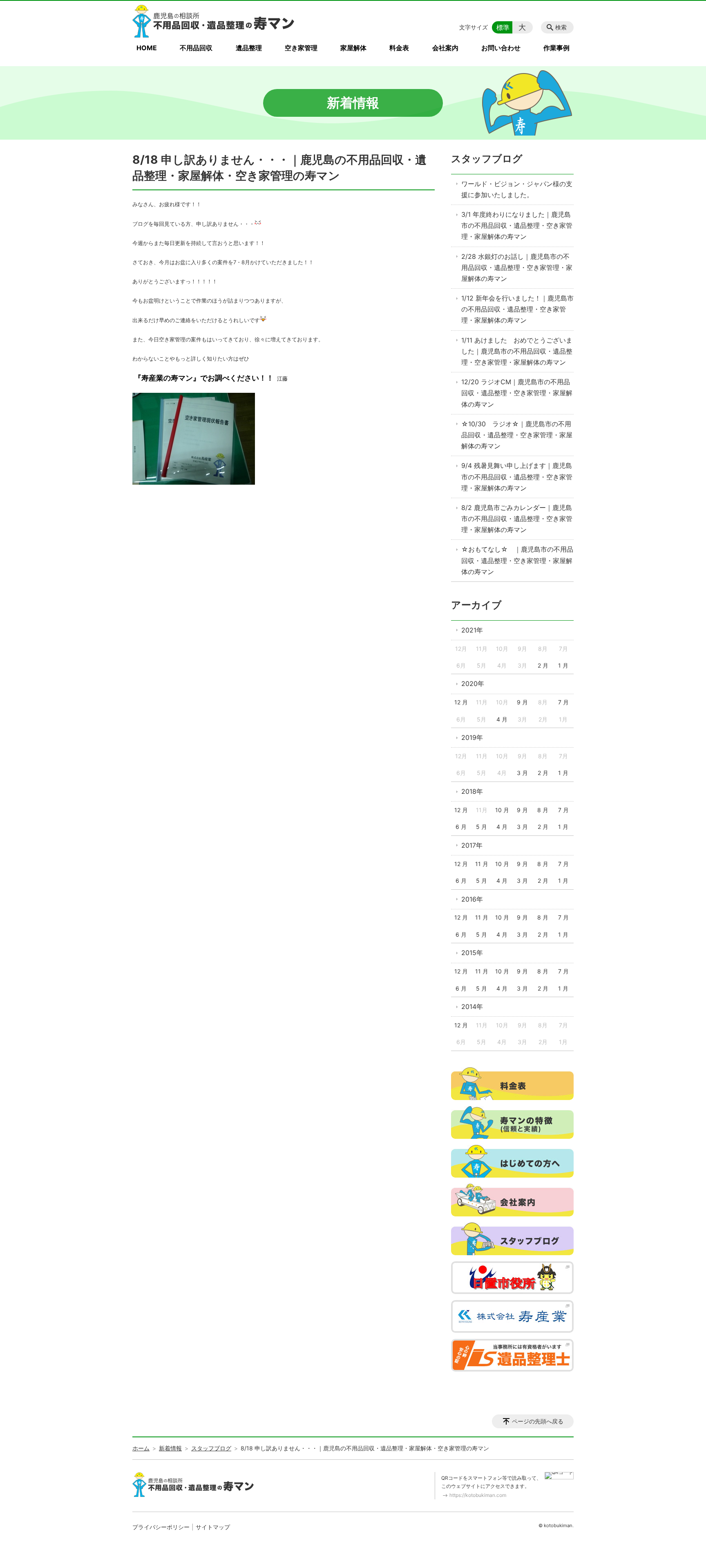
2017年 (472, 845)
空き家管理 (301, 48)
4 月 (501, 719)
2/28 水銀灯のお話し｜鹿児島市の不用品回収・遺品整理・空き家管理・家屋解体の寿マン (516, 267)
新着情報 (170, 1448)
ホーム (141, 1448)
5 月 (481, 826)
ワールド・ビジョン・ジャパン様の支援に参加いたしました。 (516, 189)
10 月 (502, 809)
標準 (502, 27)
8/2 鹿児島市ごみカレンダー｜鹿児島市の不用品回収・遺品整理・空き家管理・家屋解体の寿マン (516, 518)
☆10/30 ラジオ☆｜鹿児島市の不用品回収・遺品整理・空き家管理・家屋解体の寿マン (516, 435)
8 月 (542, 809)
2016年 (472, 899)
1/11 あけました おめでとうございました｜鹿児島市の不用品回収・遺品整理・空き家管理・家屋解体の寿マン (516, 351)
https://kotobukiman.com (477, 1495)
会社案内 (445, 48)
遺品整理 (249, 48)
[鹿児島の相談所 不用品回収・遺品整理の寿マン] (214, 21)
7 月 (563, 702)
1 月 (563, 665)
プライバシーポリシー (161, 1526)
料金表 (399, 48)
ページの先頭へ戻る (537, 1421)
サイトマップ (213, 1526)
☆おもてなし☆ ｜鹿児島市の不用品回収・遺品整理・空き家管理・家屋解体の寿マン (517, 560)
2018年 (472, 791)
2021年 (472, 630)
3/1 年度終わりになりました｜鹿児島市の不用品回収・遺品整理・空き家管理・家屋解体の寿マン (516, 225)
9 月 (522, 702)
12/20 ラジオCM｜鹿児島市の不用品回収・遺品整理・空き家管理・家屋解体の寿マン (516, 393)
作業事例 (556, 48)
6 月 (461, 826)
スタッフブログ (487, 159)
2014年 (472, 1006)
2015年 (472, 953)
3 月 (522, 772)
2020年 (472, 683)
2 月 (543, 665)
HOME (146, 48)
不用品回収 (196, 48)
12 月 (461, 702)
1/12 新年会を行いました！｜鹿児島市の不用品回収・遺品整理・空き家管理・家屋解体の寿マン (517, 309)
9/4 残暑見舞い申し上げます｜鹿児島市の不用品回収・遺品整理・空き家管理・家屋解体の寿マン (516, 476)
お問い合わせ (501, 48)
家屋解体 (353, 48)
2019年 (472, 737)
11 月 (481, 863)
